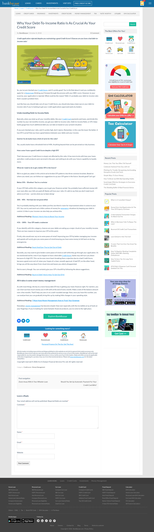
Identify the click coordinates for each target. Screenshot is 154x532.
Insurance (41, 13)
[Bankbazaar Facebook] (46, 520)
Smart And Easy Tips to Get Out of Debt (46, 247)
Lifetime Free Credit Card (87, 498)
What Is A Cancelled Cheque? (121, 200)
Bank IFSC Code (31, 510)
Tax (95, 13)
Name (19, 432)
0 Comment (94, 33)
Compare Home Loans (15, 501)
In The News (55, 510)
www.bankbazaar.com (77, 357)
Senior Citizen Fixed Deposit (111, 501)
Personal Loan (45, 340)
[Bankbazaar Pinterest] (54, 520)
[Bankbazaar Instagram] (50, 520)
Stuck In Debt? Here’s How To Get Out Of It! (48, 275)
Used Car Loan (59, 504)
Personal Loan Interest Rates (41, 504)
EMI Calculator (130, 13)
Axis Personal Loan (38, 495)
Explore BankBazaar (57, 316)
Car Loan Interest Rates (62, 501)
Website (20, 452)
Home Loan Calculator (133, 492)
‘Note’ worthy (105, 13)
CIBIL (16, 510)
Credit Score (66, 13)
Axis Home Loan (13, 495)
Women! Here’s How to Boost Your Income (48, 216)
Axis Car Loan (59, 495)
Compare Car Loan (61, 490)
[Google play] (14, 522)
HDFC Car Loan (60, 498)
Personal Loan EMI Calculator (135, 495)
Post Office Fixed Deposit (110, 498)
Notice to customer (98, 525)
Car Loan (120, 53)
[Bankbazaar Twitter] (38, 520)
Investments (52, 3)
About (52, 525)
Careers (60, 525)
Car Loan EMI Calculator (133, 498)
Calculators (131, 53)
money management (33, 306)
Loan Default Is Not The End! (121, 237)
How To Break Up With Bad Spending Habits (119, 179)
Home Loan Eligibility (15, 504)
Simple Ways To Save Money (113, 175)
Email (19, 442)
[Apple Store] (27, 522)
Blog (78, 525)
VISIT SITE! (67, 3)
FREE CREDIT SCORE (83, 3)
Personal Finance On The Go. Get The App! (58, 344)
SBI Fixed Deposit (107, 490)
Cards (38, 3)
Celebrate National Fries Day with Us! (117, 167)
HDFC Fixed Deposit (108, 492)
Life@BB (118, 13)
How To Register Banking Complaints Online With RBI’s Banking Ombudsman (123, 253)
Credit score (30, 8)
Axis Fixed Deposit (108, 495)
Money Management (83, 13)
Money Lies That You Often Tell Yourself (117, 163)
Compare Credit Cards (86, 490)
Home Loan (29, 93)
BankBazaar (23, 33)
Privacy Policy (88, 529)
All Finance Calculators (133, 504)
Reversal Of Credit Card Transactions (123, 229)
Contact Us (70, 525)
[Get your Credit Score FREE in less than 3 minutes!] (120, 91)
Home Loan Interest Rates (16, 498)
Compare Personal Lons (39, 498)
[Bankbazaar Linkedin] (42, 520)
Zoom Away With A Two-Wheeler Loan (33, 382)
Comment (21, 405)
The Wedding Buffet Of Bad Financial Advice (119, 187)
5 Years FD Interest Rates (110, 504)
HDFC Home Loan (14, 492)
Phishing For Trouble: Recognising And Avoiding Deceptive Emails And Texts (120, 171)
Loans (28, 3)
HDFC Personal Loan (38, 492)
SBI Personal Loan (37, 490)
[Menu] (150, 3)
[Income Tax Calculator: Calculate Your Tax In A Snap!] (120, 149)
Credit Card (66, 119)
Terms (86, 525)
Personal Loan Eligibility (39, 501)
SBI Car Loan (59, 492)
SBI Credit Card (84, 495)
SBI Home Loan (13, 490)
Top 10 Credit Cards (85, 501)
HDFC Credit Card (84, 492)
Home (16, 8)
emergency (65, 208)
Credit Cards (29, 13)
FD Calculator (130, 501)
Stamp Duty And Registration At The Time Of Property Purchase (123, 208)
